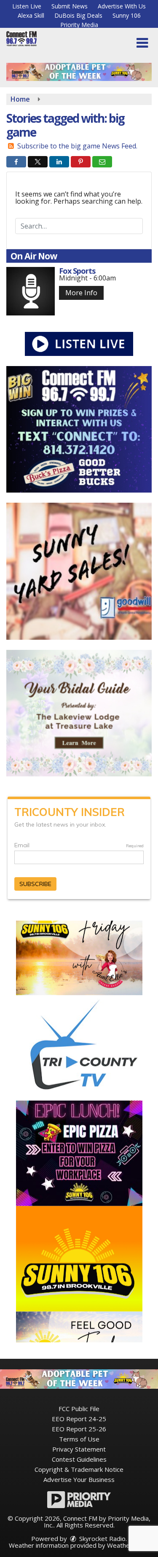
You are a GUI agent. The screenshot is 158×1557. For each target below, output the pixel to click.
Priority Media (79, 25)
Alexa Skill (31, 15)
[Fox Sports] (30, 291)
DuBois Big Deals (78, 15)
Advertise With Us (122, 6)
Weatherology (127, 1545)
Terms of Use (79, 1439)
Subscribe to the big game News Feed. (77, 146)
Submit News (69, 6)
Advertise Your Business (79, 1479)
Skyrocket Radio (102, 1538)
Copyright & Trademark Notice (79, 1469)
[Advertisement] (79, 72)
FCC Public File (79, 1408)
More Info (81, 292)
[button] (142, 43)
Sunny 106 (126, 15)
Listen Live (26, 6)
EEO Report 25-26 (79, 1429)
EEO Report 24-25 (79, 1418)
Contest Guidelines (79, 1459)
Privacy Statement (79, 1449)
